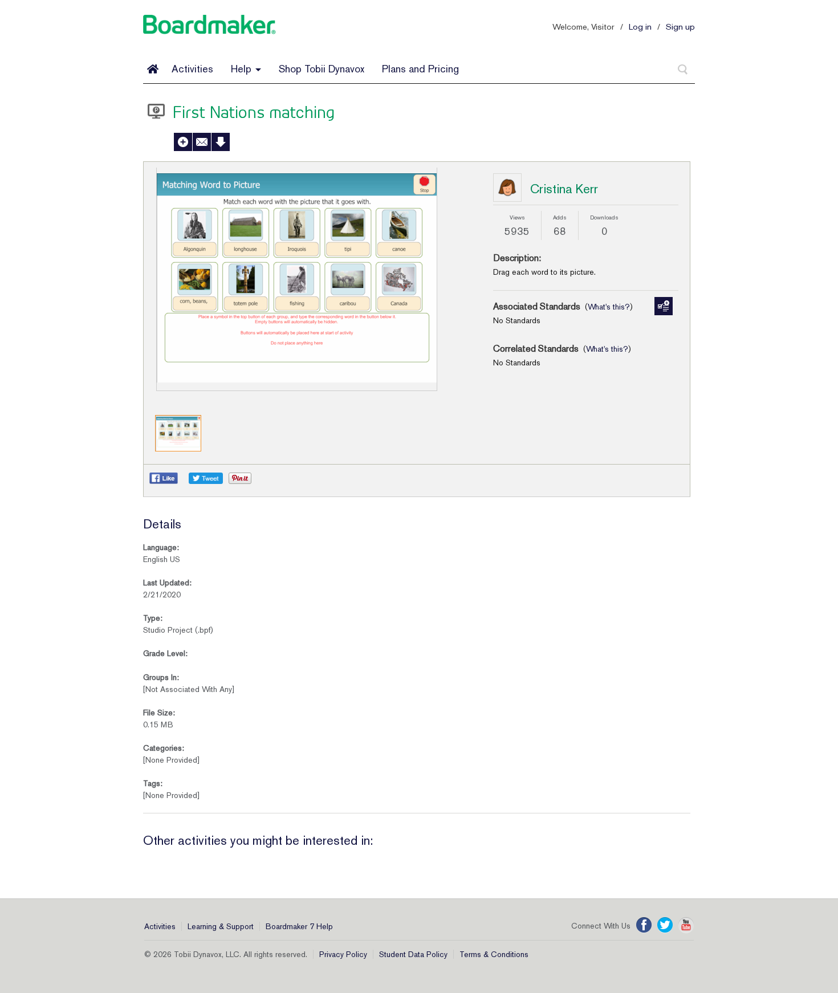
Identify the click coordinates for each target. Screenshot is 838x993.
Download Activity (220, 142)
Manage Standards (663, 306)
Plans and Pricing (420, 69)
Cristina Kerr (564, 188)
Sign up (680, 26)
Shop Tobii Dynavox (321, 69)
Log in (640, 26)
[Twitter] (665, 925)
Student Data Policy (413, 954)
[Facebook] (644, 925)
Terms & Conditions (493, 954)
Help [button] (242, 69)
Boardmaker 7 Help (299, 926)
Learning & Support (221, 926)
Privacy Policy (343, 954)
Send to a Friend (202, 142)
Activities (192, 69)
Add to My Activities (183, 142)
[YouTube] (686, 925)
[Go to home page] (152, 69)
